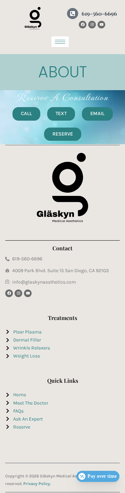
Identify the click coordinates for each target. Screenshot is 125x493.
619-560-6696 (99, 13)
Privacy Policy (36, 483)
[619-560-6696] (72, 13)
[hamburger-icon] (60, 41)
